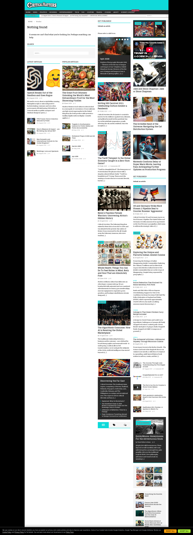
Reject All (170, 531)
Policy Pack (70, 532)
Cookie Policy (6, 532)
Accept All (184, 531)
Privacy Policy (19, 532)
